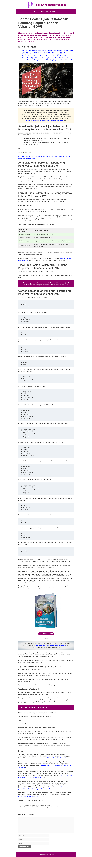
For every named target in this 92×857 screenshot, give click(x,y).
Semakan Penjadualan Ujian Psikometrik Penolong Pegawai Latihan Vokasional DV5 (47, 50)
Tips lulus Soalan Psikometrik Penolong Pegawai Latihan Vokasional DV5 (44, 56)
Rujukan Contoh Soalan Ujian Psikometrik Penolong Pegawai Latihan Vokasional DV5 (47, 60)
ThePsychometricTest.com (50, 4)
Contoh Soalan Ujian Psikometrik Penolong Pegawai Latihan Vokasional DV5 (45, 58)
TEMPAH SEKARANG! (46, 633)
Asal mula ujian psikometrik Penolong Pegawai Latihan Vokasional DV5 (43, 52)
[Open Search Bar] (59, 11)
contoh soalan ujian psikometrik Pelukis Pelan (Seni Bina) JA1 (47, 758)
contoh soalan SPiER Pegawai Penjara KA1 (31, 796)
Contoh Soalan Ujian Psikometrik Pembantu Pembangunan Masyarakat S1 (39, 807)
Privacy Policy (43, 11)
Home (34, 11)
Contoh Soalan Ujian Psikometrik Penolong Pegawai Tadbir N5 (36, 805)
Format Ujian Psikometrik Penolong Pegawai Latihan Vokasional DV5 (43, 54)
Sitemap (53, 11)
